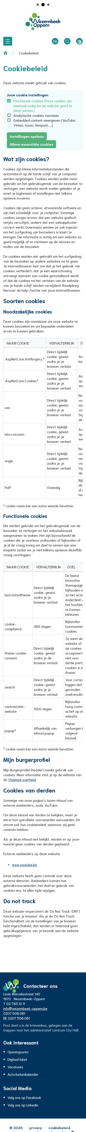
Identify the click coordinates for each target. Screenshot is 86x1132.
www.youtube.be (24, 864)
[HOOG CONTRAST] (79, 41)
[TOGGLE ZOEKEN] (67, 41)
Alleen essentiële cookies (31, 144)
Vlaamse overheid (22, 779)
